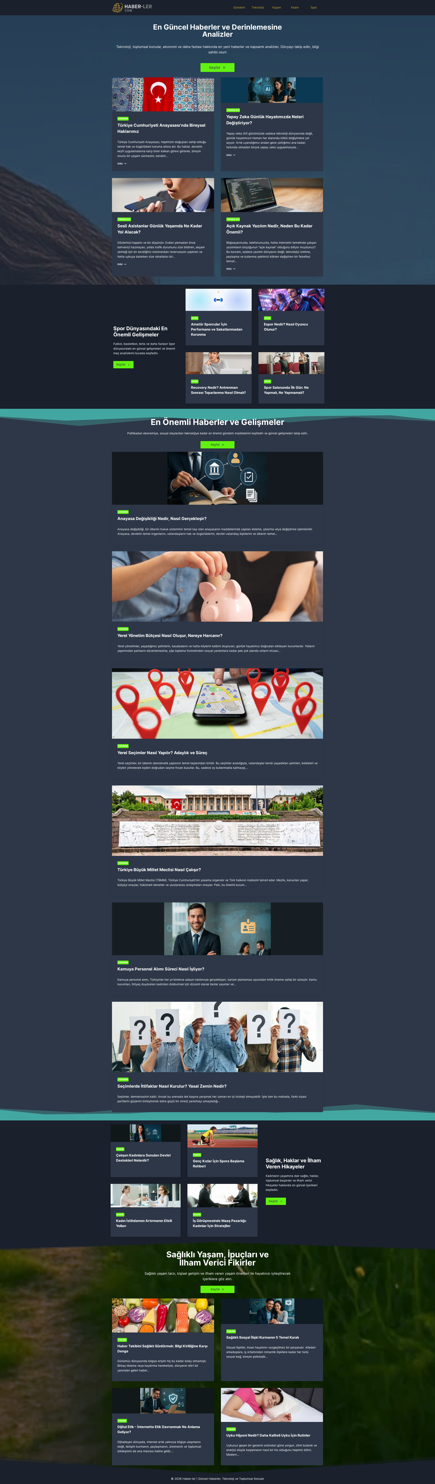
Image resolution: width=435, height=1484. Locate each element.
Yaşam (276, 7)
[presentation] (163, 94)
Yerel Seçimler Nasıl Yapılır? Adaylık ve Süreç (162, 752)
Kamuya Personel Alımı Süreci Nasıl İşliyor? (160, 969)
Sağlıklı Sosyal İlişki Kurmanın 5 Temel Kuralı (262, 1337)
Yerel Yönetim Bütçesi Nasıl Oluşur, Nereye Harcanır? (170, 635)
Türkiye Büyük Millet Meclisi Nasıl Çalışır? (159, 869)
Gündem (239, 7)
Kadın (295, 7)
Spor (314, 7)
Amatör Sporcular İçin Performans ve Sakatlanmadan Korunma (216, 329)
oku (121, 163)
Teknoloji (258, 7)
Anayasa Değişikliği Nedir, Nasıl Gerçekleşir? (162, 518)
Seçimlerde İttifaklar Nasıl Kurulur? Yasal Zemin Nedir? (172, 1086)
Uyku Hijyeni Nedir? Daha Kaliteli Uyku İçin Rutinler (268, 1435)
